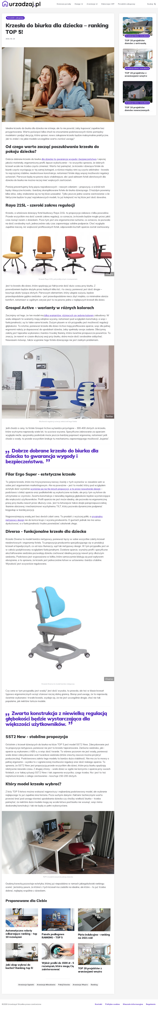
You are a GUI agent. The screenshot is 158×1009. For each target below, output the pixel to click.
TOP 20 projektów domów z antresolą (135, 42)
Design (78, 4)
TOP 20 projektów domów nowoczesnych (137, 109)
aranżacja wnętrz (80, 985)
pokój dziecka (64, 985)
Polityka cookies (112, 1004)
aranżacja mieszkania (46, 985)
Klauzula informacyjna (133, 1004)
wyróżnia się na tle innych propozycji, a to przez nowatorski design (65, 488)
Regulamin (151, 1004)
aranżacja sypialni (26, 985)
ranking (94, 985)
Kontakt (98, 1004)
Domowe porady (64, 4)
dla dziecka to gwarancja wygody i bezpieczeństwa (68, 159)
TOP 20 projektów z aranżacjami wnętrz (136, 74)
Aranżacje (91, 4)
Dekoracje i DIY (107, 4)
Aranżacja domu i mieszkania (137, 36)
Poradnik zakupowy (126, 4)
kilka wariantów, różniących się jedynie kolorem (69, 315)
